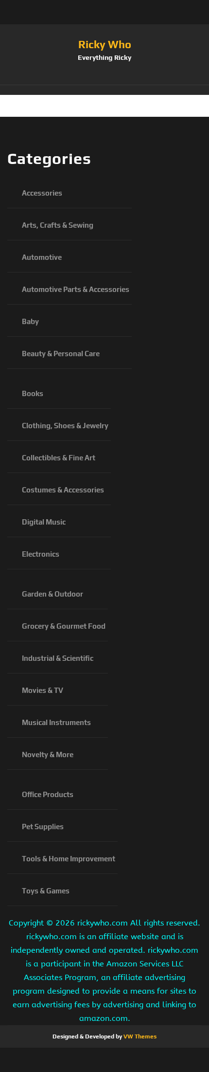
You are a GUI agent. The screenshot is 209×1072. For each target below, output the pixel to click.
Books (32, 393)
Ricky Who (104, 44)
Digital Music (44, 522)
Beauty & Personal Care (61, 353)
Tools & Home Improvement (68, 858)
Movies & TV (42, 690)
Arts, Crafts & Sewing (57, 225)
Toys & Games (46, 891)
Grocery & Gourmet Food (63, 626)
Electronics (40, 554)
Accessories (42, 193)
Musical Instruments (56, 722)
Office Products (47, 794)
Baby (30, 321)
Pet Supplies (43, 826)
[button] (104, 90)
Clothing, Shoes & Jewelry (65, 425)
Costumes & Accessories (63, 490)
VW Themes (139, 1036)
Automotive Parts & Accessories (75, 289)
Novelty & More (47, 754)
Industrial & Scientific (57, 658)
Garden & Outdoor (52, 594)
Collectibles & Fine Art (58, 458)
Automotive (42, 257)
